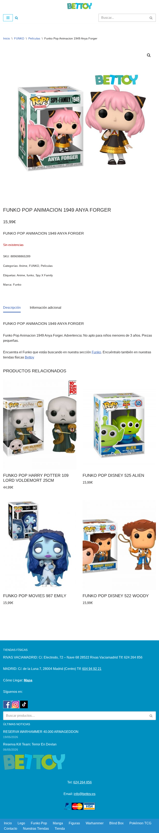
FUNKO (19, 38)
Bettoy (29, 357)
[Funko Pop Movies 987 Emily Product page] (40, 545)
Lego (21, 823)
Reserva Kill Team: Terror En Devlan (30, 744)
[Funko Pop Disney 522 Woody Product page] (119, 545)
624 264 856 (82, 782)
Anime (23, 265)
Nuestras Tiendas (36, 828)
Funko (17, 284)
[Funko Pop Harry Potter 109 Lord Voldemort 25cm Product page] (40, 425)
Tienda (60, 828)
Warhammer (95, 823)
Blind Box (116, 823)
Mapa (28, 680)
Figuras (74, 823)
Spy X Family (44, 275)
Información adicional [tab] (45, 307)
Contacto (10, 828)
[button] (149, 55)
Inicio (6, 38)
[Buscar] (16, 17)
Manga (58, 823)
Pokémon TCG (140, 823)
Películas (34, 38)
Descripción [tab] (12, 307)
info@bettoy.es (84, 794)
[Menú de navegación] (8, 17)
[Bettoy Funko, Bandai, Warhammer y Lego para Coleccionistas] (79, 6)
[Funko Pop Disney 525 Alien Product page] (119, 425)
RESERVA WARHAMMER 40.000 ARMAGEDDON (40, 731)
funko (30, 275)
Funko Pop (39, 823)
